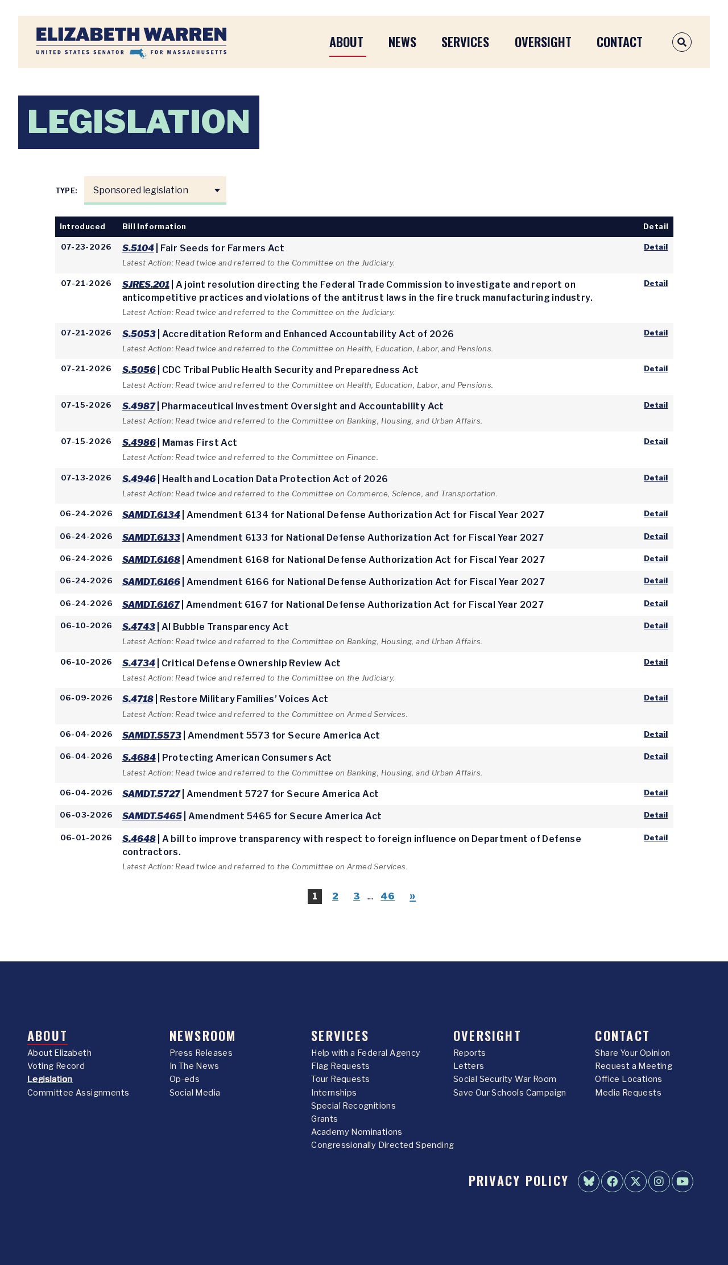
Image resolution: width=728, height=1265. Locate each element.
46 (387, 896)
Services (465, 41)
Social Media (195, 1093)
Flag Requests (340, 1066)
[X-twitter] (635, 1181)
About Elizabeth (59, 1053)
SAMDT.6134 (151, 514)
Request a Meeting (633, 1066)
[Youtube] (682, 1181)
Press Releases (201, 1053)
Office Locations (628, 1079)
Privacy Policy (519, 1180)
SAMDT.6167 (151, 604)
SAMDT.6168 (151, 559)
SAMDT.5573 (151, 735)
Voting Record (56, 1066)
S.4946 (139, 479)
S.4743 (138, 626)
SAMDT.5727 (151, 794)
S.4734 (138, 663)
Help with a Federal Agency (365, 1053)
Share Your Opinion (632, 1053)
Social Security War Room (505, 1079)
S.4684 (139, 757)
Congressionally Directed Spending (382, 1145)
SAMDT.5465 (152, 816)
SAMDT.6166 (151, 581)
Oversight (543, 41)
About (346, 41)
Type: (66, 190)
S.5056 (139, 369)
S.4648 (139, 838)
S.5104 (138, 248)
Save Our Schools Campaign (509, 1093)
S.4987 (138, 406)
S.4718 (138, 699)
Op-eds (184, 1079)
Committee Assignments (78, 1093)
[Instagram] (659, 1181)
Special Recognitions (353, 1106)
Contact (620, 41)
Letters (469, 1066)
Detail (656, 246)
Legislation (49, 1079)
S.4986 (139, 442)
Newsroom (203, 1035)
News (402, 41)
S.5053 (139, 334)
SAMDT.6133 (151, 537)
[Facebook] (612, 1181)
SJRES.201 (145, 284)
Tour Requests (340, 1079)
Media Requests (628, 1093)
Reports (469, 1053)
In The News (194, 1066)
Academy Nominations (357, 1132)
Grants (324, 1119)
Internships (334, 1093)
